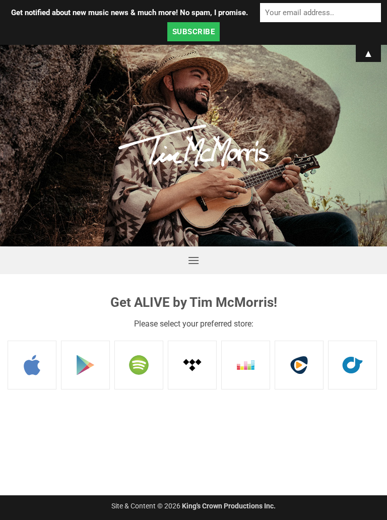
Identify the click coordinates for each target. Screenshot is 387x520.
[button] (193, 260)
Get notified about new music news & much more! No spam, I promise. (129, 12)
